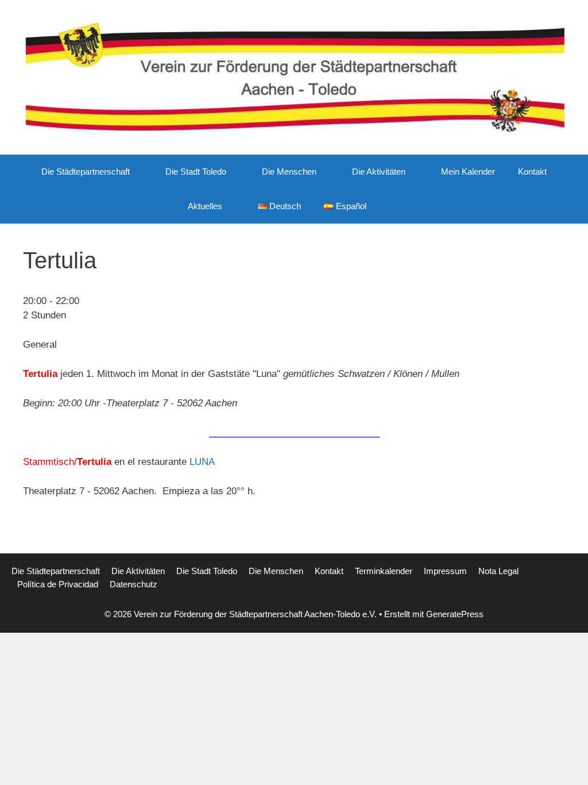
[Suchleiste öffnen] (395, 206)
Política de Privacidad (57, 584)
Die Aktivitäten (378, 171)
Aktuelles (205, 206)
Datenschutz (133, 584)
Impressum (445, 571)
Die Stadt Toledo (195, 171)
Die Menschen (289, 171)
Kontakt (532, 171)
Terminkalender (383, 571)
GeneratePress (454, 614)
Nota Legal (498, 571)
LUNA (202, 461)
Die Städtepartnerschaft (85, 171)
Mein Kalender (468, 171)
